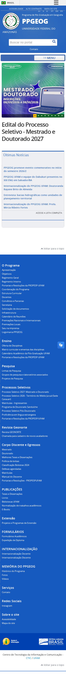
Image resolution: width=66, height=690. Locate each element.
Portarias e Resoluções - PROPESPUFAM (22, 480)
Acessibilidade (16, 8)
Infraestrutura (9, 312)
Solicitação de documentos (15, 308)
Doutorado (7, 453)
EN (57, 11)
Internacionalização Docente (16, 553)
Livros (5, 497)
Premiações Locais (11, 324)
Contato (34, 49)
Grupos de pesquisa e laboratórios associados (25, 374)
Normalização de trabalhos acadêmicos (21, 505)
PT (52, 11)
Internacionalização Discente (16, 557)
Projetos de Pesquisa (12, 378)
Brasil (10, 2)
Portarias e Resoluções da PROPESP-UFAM (23, 285)
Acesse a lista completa (49, 213)
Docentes (6, 297)
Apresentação (9, 270)
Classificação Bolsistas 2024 (15, 465)
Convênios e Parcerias (13, 301)
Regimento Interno (11, 281)
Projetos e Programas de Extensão (19, 523)
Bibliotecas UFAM (10, 501)
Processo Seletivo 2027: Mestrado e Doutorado (25, 392)
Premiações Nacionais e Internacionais (21, 320)
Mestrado (7, 449)
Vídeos (5, 579)
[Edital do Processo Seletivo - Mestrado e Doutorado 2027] (33, 90)
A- (47, 11)
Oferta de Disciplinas (12, 345)
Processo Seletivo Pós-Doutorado (19, 410)
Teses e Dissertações (12, 494)
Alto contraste (34, 8)
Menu (50, 58)
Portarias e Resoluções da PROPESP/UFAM (23, 418)
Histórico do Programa (13, 571)
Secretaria (7, 305)
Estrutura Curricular (12, 293)
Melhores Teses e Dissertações (17, 457)
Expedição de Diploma (13, 540)
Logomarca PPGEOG (12, 332)
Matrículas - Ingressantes (14, 403)
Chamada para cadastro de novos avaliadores (25, 436)
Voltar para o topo (53, 248)
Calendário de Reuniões (14, 316)
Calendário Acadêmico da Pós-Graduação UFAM (26, 353)
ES (61, 11)
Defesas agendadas (11, 469)
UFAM (36, 658)
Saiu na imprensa (10, 328)
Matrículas (7, 472)
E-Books (6, 509)
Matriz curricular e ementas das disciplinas (23, 349)
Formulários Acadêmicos (14, 536)
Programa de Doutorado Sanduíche (20, 407)
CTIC (28, 658)
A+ (39, 11)
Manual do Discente (12, 476)
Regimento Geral (10, 277)
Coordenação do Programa (15, 289)
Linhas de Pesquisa (11, 370)
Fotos (5, 575)
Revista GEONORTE (11, 432)
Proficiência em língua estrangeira (19, 414)
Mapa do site (50, 8)
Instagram (7, 605)
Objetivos (7, 273)
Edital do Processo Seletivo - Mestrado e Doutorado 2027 (28, 131)
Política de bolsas (10, 461)
